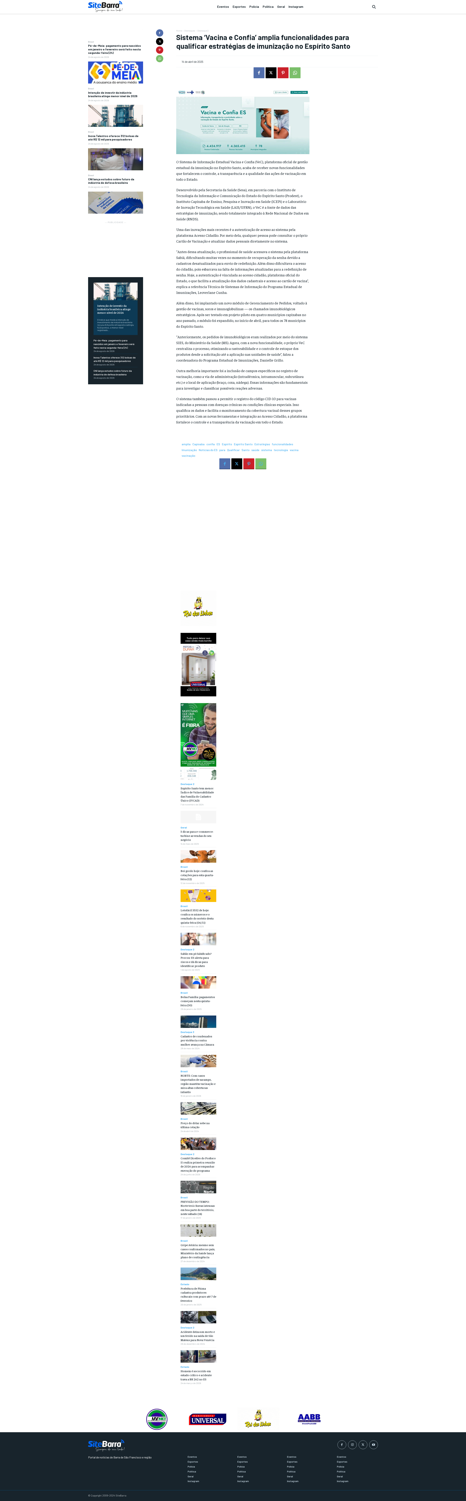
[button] (374, 7)
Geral (184, 827)
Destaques (189, 30)
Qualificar (233, 450)
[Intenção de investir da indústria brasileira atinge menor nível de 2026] (115, 116)
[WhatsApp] (159, 58)
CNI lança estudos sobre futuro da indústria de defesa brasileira (111, 180)
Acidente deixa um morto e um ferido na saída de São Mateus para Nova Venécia (198, 1336)
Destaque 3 (187, 1032)
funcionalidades (282, 444)
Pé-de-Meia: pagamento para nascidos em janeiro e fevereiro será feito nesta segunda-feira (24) (114, 49)
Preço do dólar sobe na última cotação (195, 1125)
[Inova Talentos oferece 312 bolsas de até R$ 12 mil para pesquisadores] (115, 159)
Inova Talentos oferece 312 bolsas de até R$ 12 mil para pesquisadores (113, 137)
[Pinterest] (159, 50)
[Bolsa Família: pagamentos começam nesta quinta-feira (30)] (198, 982)
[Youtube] (373, 1444)
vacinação (188, 455)
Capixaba (198, 444)
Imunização (189, 450)
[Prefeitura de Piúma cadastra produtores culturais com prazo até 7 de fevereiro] (198, 1274)
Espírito (227, 444)
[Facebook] (159, 33)
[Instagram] (352, 1444)
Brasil (91, 41)
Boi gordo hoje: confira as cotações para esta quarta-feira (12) (197, 875)
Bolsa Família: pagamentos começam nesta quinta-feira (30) (198, 1001)
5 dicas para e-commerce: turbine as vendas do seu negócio (197, 835)
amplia (186, 444)
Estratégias (262, 444)
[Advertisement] (115, 247)
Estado (185, 1284)
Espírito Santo (243, 444)
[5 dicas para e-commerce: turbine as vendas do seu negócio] (198, 817)
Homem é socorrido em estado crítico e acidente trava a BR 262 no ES (196, 1375)
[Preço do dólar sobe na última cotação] (198, 1108)
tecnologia (281, 450)
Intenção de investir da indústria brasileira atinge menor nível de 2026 (112, 94)
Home (179, 30)
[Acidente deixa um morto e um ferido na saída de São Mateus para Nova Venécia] (198, 1317)
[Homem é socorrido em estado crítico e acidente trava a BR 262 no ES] (198, 1356)
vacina (294, 450)
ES (218, 444)
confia (210, 444)
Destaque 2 (203, 30)
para (222, 450)
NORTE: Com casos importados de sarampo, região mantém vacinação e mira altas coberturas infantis (198, 1084)
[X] (159, 41)
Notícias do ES (208, 450)
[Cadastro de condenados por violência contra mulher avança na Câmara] (198, 1022)
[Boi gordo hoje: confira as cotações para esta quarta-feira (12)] (198, 856)
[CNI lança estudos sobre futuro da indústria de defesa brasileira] (115, 203)
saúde (255, 450)
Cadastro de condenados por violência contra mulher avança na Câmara (197, 1040)
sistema (266, 450)
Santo (246, 450)
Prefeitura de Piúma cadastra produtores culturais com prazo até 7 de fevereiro (198, 1294)
